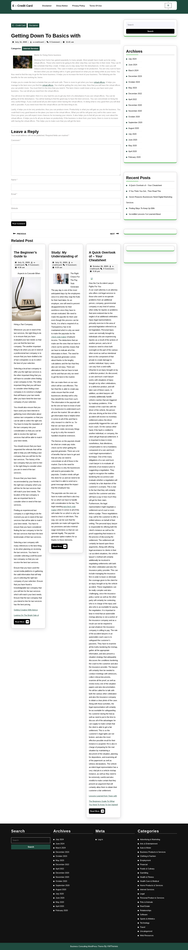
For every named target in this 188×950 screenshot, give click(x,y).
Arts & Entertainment (148, 844)
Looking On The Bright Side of (26, 615)
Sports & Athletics (147, 919)
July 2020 (132, 134)
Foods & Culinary (147, 869)
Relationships (145, 910)
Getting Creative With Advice (26, 610)
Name (14, 180)
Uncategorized (146, 931)
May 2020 (132, 145)
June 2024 (132, 65)
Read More (22, 622)
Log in (100, 839)
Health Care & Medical (149, 881)
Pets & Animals (146, 902)
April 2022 (132, 99)
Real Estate (145, 906)
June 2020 (132, 140)
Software (143, 914)
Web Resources (147, 935)
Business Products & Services (153, 852)
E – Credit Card (22, 5)
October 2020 (134, 117)
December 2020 (135, 105)
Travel (142, 927)
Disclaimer (47, 6)
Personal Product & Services (152, 898)
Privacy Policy (78, 6)
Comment (16, 140)
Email (14, 194)
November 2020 (135, 111)
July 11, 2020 (24, 262)
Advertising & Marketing (150, 839)
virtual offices (99, 82)
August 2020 (133, 128)
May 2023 (132, 88)
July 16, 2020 (21, 42)
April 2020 (132, 151)
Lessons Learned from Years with (103, 796)
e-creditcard (38, 42)
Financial (143, 864)
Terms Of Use (96, 6)
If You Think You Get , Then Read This (145, 191)
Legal (142, 894)
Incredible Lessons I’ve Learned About (145, 214)
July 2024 (132, 59)
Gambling (144, 873)
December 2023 (135, 76)
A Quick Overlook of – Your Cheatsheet (102, 256)
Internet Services (30, 48)
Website (14, 208)
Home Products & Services (151, 885)
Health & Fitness (147, 877)
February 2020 (134, 157)
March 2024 (133, 70)
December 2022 (135, 93)
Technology (145, 923)
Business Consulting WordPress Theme (87, 946)
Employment (145, 860)
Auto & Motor (145, 848)
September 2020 (135, 122)
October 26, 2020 (100, 266)
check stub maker (58, 337)
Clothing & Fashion (148, 856)
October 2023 (134, 82)
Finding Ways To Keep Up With (142, 208)
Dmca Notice (62, 6)
